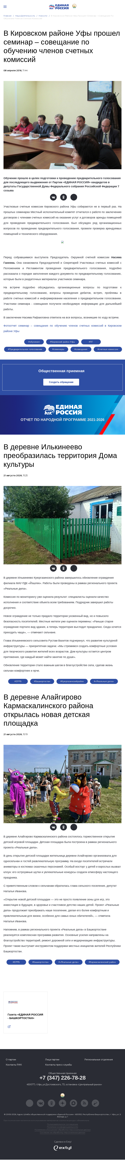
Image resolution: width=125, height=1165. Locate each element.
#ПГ (91, 342)
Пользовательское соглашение (62, 1124)
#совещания (81, 349)
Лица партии (52, 1059)
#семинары (58, 349)
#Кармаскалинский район (102, 962)
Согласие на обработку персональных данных (62, 1132)
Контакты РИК (14, 1064)
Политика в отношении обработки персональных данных (63, 1130)
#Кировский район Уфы (62, 342)
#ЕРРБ (17, 681)
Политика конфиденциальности (62, 1127)
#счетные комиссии (108, 349)
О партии (11, 1059)
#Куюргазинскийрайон (72, 681)
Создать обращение (61, 382)
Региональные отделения (98, 1059)
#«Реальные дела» (104, 681)
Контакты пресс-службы (58, 1064)
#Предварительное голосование (25, 349)
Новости (43, 16)
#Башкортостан (42, 681)
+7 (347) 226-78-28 (62, 1078)
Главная (8, 16)
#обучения (34, 342)
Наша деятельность (25, 16)
